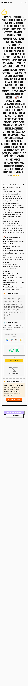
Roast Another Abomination (14, 414)
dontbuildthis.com (6, 2)
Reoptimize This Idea (15, 401)
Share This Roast (16, 417)
